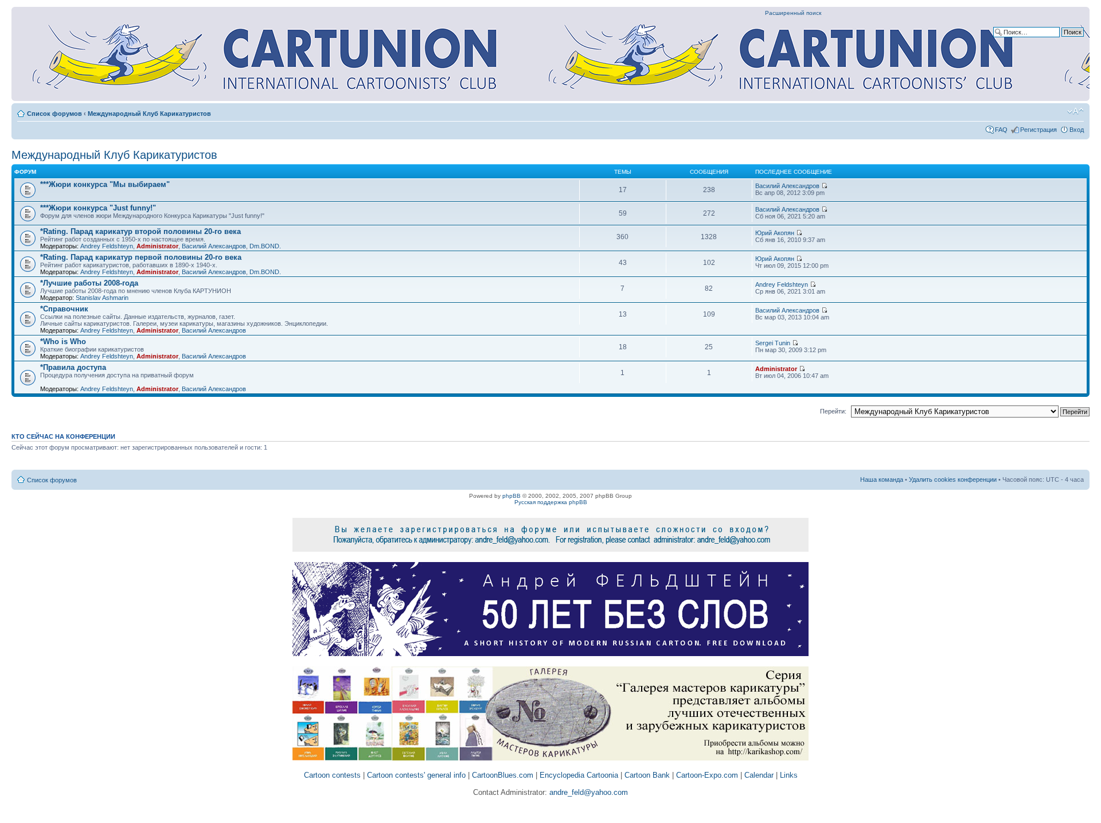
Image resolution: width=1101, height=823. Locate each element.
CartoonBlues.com (502, 775)
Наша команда (881, 479)
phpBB (511, 496)
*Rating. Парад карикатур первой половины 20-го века (140, 257)
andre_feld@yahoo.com (587, 792)
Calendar (759, 775)
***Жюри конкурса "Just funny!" (98, 208)
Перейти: (833, 411)
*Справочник (64, 309)
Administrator (157, 246)
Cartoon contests (332, 775)
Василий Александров (787, 185)
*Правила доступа (73, 367)
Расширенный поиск (793, 13)
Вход (1076, 129)
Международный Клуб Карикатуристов (149, 113)
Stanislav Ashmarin (102, 297)
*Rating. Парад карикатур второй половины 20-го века (140, 231)
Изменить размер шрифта (1075, 111)
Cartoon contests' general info (416, 775)
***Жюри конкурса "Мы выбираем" (105, 184)
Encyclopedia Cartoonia (579, 775)
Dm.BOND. (265, 246)
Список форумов (54, 113)
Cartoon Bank (647, 775)
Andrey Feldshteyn (106, 246)
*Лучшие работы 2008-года (89, 283)
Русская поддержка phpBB (550, 502)
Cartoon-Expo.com (707, 775)
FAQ (1001, 129)
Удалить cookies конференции (953, 479)
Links (789, 775)
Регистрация (1038, 129)
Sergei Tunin (772, 343)
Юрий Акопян (774, 232)
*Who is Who (63, 341)
